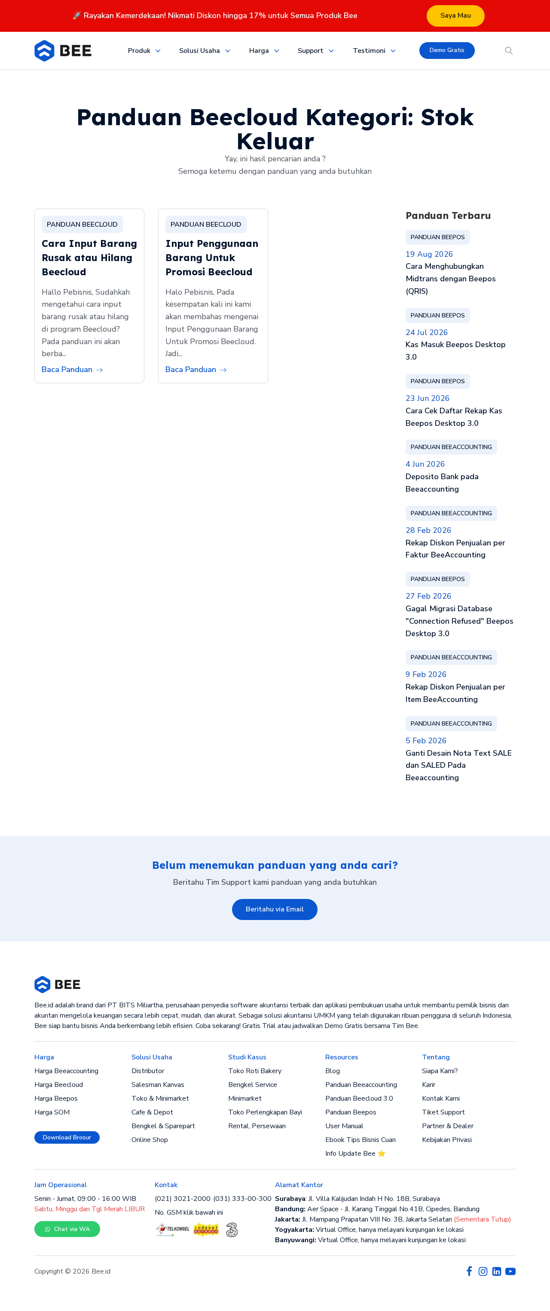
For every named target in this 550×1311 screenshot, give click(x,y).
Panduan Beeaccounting (361, 1084)
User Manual (344, 1126)
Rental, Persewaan (257, 1126)
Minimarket (245, 1098)
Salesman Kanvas (157, 1084)
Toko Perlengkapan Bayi (265, 1112)
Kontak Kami (441, 1098)
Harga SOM (52, 1112)
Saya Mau (455, 15)
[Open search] (509, 50)
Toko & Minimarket (160, 1098)
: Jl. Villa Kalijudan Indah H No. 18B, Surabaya (357, 1198)
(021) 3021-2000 (183, 1198)
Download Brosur (67, 1137)
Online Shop (149, 1140)
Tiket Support (443, 1112)
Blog (332, 1071)
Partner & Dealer (448, 1126)
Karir (428, 1084)
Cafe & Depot (152, 1112)
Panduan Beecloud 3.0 (359, 1098)
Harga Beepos (56, 1098)
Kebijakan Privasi (447, 1140)
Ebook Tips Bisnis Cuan (360, 1140)
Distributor (147, 1071)
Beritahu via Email (275, 909)
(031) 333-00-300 (242, 1198)
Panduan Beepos (350, 1112)
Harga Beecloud (58, 1084)
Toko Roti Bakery (254, 1071)
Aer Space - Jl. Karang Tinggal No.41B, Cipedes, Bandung (377, 1209)
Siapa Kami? (440, 1071)
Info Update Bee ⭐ (355, 1153)
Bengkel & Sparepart (163, 1126)
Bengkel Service (252, 1084)
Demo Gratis (447, 50)
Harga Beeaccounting (66, 1071)
